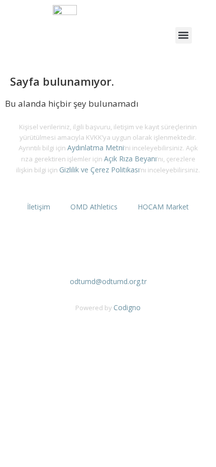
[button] (183, 35)
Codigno (127, 307)
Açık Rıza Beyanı (130, 158)
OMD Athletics (94, 206)
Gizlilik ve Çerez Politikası (99, 169)
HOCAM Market (163, 206)
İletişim (38, 206)
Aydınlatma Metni (95, 147)
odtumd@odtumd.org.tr (108, 281)
